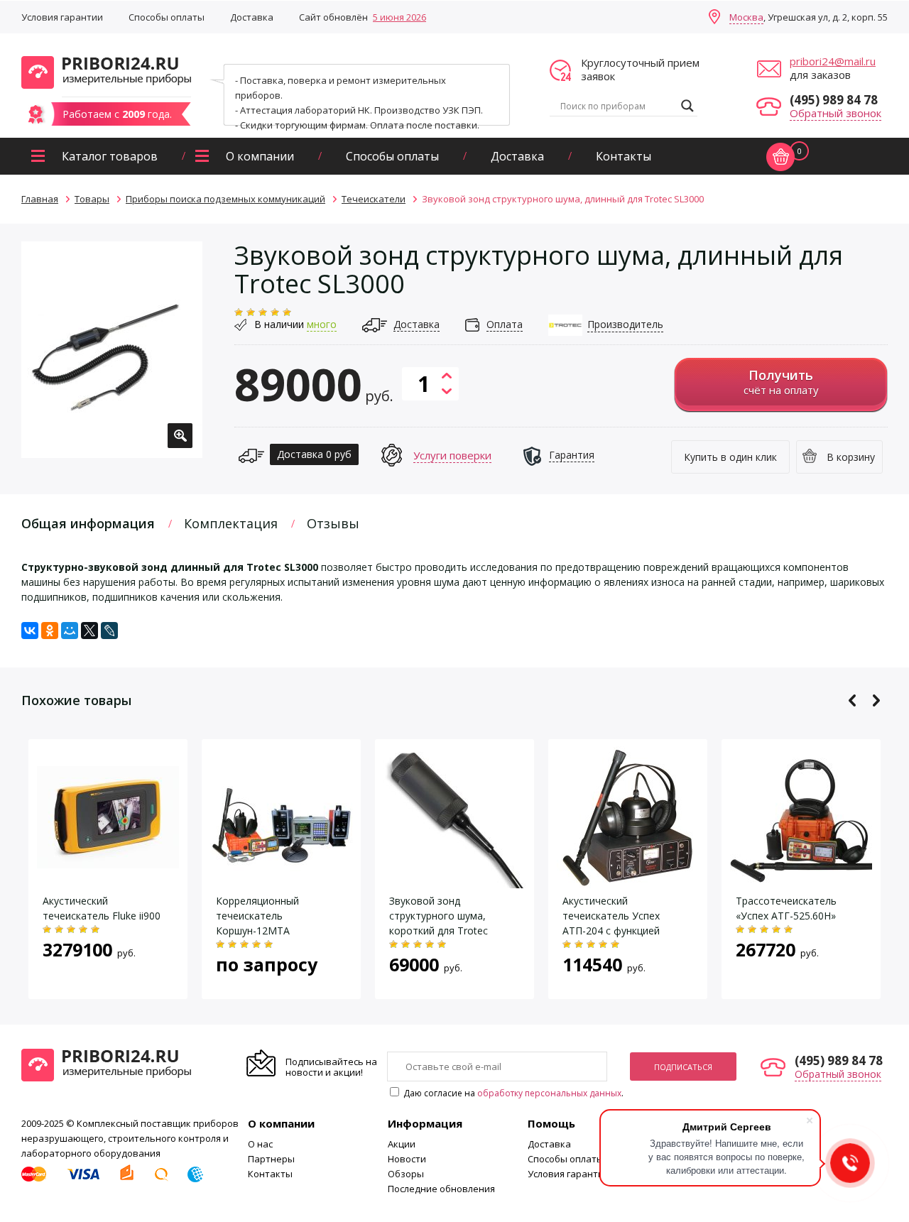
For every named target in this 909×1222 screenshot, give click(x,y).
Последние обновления (441, 1188)
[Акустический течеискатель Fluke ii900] (108, 861)
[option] (111, 349)
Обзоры (406, 1173)
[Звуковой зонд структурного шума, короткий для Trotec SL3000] (454, 881)
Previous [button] (852, 700)
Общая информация (88, 523)
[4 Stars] (275, 312)
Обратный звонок (835, 113)
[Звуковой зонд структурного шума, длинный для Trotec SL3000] (111, 349)
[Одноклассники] (49, 630)
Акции (401, 1144)
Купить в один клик (730, 457)
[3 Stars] (262, 312)
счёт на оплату (781, 381)
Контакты (623, 156)
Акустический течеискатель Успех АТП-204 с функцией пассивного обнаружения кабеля (624, 930)
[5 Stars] (287, 312)
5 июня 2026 (399, 17)
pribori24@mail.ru (833, 61)
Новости (407, 1158)
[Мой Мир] (69, 630)
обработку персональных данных (549, 1093)
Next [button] (876, 700)
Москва (746, 17)
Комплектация (231, 523)
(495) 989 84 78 (834, 100)
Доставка (251, 17)
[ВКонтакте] (29, 630)
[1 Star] (238, 312)
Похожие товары (76, 700)
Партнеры (271, 1158)
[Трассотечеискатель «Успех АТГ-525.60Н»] (801, 881)
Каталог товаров (110, 156)
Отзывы (333, 523)
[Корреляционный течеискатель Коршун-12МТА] (281, 881)
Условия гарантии (62, 17)
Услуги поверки (452, 455)
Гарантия (571, 455)
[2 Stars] (250, 312)
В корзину (851, 457)
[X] (89, 630)
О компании (260, 156)
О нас (260, 1144)
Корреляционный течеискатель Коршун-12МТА (257, 915)
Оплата (504, 324)
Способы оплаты (167, 17)
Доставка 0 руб (314, 454)
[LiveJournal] (109, 630)
